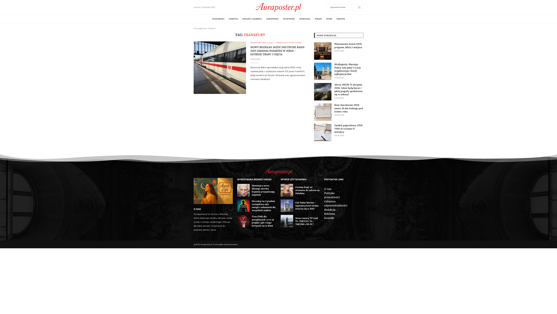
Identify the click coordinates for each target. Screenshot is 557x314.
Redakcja (329, 209)
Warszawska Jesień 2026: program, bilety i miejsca (348, 45)
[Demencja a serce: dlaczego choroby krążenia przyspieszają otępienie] (243, 190)
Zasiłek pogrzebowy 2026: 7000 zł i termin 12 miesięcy (348, 128)
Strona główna (200, 28)
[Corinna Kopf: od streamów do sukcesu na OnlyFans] (287, 190)
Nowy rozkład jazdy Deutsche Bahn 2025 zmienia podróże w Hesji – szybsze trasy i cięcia (277, 51)
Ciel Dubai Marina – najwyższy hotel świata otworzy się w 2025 (307, 205)
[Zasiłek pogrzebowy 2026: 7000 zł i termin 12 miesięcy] (322, 132)
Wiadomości (218, 19)
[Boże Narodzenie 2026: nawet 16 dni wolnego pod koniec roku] (322, 112)
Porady (318, 19)
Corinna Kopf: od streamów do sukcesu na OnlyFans (307, 190)
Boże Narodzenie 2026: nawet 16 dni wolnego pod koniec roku (348, 108)
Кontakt (329, 218)
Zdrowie (341, 19)
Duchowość (289, 19)
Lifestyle (233, 19)
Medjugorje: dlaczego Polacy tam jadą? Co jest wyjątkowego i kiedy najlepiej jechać (347, 69)
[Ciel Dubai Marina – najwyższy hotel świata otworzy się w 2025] (287, 205)
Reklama (329, 213)
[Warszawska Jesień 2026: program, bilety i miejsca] (322, 51)
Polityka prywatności (332, 195)
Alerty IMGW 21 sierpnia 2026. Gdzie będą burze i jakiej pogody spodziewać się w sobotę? (348, 89)
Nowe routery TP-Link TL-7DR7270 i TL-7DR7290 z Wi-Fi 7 (306, 221)
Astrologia (304, 19)
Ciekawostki (272, 19)
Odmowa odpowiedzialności (335, 203)
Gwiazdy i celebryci (252, 19)
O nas (327, 189)
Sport (329, 19)
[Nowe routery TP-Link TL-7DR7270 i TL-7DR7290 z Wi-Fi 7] (287, 221)
